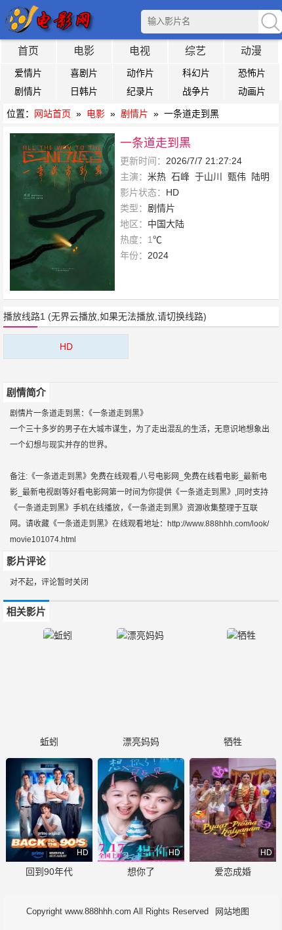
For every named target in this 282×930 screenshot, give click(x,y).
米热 (157, 176)
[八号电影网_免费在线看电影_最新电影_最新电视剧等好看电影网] (51, 19)
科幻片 (196, 73)
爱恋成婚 (232, 871)
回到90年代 (49, 871)
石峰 (180, 176)
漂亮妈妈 (141, 741)
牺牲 (233, 741)
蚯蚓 (49, 741)
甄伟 (237, 176)
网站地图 (232, 911)
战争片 (196, 91)
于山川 (208, 176)
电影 (83, 50)
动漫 (251, 50)
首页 (28, 50)
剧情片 (28, 91)
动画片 (252, 91)
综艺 (195, 50)
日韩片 (84, 91)
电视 (139, 50)
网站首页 (52, 113)
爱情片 (28, 73)
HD (66, 346)
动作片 (140, 73)
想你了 (141, 871)
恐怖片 (252, 73)
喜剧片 (84, 73)
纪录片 (140, 91)
